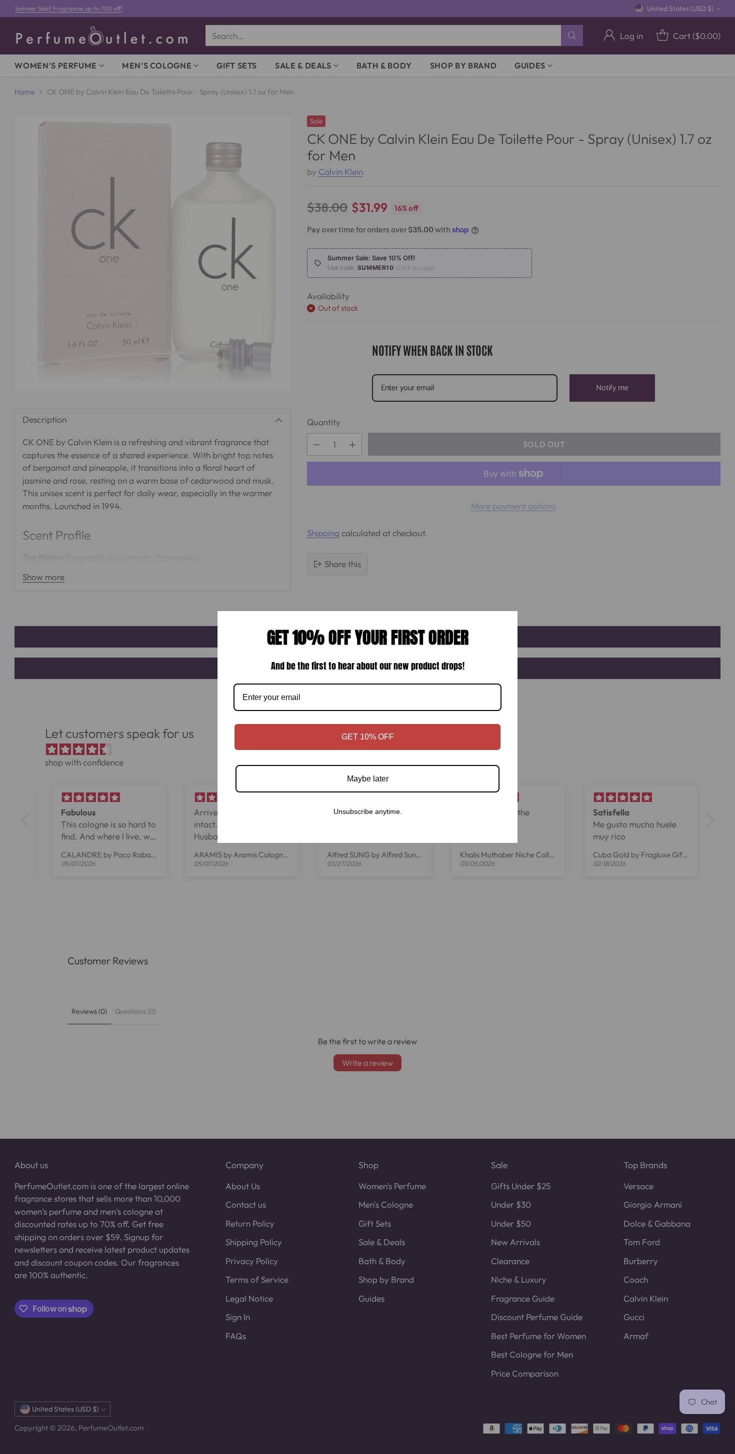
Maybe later (367, 778)
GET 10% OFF (368, 736)
